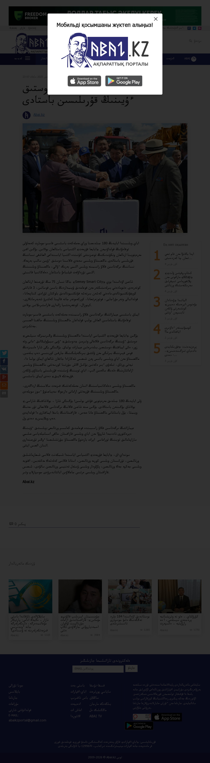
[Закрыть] (157, 20)
